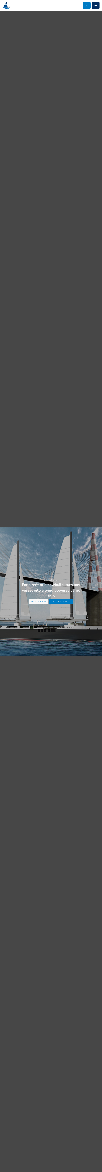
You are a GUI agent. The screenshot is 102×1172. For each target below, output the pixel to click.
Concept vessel (63, 601)
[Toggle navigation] (96, 5)
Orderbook (40, 601)
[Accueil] (6, 5)
